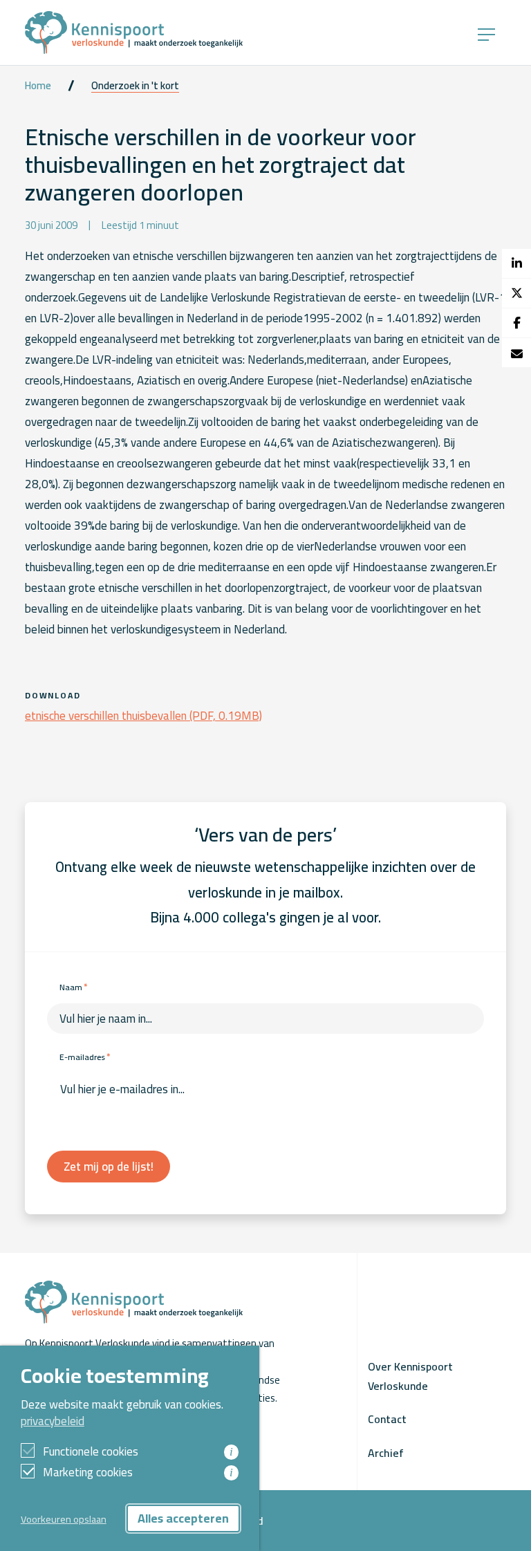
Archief (386, 1452)
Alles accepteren (183, 1518)
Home (38, 85)
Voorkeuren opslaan (63, 1518)
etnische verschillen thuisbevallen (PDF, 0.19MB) (143, 716)
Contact (387, 1419)
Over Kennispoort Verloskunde (410, 1376)
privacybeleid (52, 1421)
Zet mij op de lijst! (108, 1166)
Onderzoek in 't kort (135, 85)
